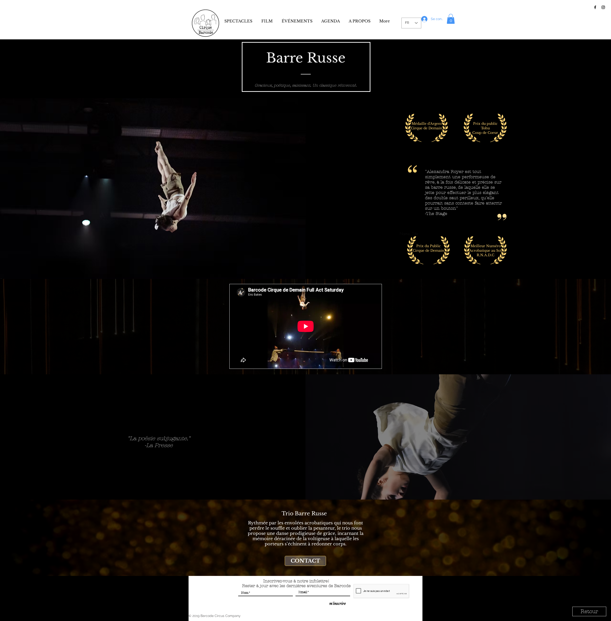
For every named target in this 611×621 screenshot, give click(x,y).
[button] (451, 19)
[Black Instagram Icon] (603, 7)
